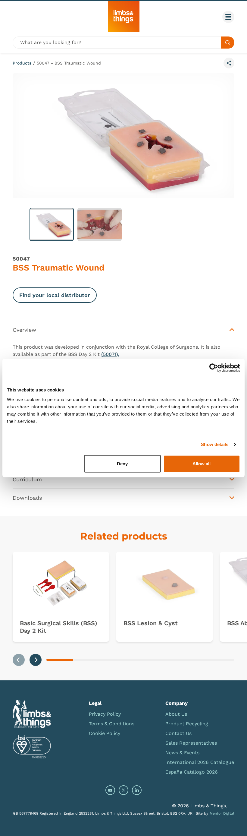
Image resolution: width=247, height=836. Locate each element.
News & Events (182, 752)
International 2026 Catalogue (199, 762)
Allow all (201, 463)
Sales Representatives (191, 743)
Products (22, 63)
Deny (122, 463)
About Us (176, 714)
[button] (52, 224)
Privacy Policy (105, 714)
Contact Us (178, 733)
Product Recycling (186, 724)
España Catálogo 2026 (191, 772)
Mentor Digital (222, 813)
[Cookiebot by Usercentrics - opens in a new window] (213, 367)
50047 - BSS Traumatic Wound (69, 63)
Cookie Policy (104, 733)
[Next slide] (36, 660)
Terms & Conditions (111, 724)
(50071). (110, 354)
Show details (214, 444)
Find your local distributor (54, 295)
